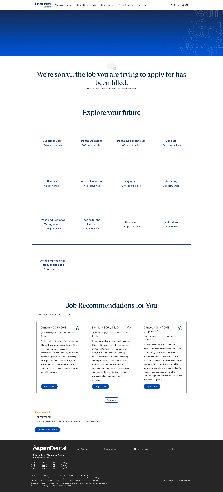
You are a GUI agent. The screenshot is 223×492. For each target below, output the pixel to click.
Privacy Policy (184, 480)
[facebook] (34, 465)
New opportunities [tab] (46, 314)
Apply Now (49, 386)
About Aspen (80, 449)
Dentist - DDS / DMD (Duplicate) (157, 329)
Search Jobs (110, 449)
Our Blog (142, 5)
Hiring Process (141, 449)
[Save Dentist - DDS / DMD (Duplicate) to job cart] (180, 328)
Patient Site (169, 449)
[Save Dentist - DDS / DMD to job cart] (77, 328)
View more (111, 400)
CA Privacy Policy (168, 480)
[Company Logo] (42, 5)
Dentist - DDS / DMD (54, 327)
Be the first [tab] (65, 314)
